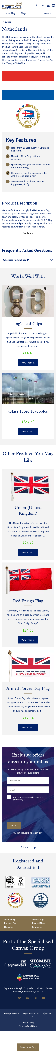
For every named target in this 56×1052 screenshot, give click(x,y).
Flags (23, 13)
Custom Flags (38, 919)
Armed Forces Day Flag (28, 689)
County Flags (10, 919)
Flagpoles (8, 927)
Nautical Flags (38, 923)
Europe (8, 22)
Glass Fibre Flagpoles (28, 411)
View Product (28, 362)
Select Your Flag (28, 1047)
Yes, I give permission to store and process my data (28, 798)
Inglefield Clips (28, 324)
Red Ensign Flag (28, 601)
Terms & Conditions (28, 1026)
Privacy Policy (28, 1023)
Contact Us (37, 927)
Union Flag (10, 13)
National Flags (10, 923)
